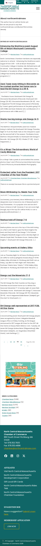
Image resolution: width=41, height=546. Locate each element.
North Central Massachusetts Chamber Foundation (17, 493)
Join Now (11, 526)
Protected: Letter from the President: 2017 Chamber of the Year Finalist (20, 173)
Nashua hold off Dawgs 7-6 (13, 219)
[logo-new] (16, 8)
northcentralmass (28, 54)
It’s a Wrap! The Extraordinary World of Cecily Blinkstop (19, 150)
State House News (9, 413)
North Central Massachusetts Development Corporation (17, 476)
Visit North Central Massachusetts (20, 471)
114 (14, 342)
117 (21, 345)
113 (11, 342)
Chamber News (15, 178)
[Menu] (37, 6)
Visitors (19, 2)
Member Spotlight (8, 407)
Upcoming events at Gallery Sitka (16, 247)
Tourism (5, 416)
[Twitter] (24, 456)
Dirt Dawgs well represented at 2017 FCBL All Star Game (19, 307)
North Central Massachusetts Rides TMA (20, 487)
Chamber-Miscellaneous (29, 178)
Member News (15, 54)
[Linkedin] (12, 456)
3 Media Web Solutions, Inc (3, 541)
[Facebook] (6, 456)
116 (21, 342)
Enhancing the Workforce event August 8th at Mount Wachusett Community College (19, 48)
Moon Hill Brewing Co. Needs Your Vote (18, 192)
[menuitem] (25, 0)
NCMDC (5, 410)
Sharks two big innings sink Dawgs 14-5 (19, 119)
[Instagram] (18, 456)
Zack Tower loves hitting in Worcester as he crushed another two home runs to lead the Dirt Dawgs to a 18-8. (19, 86)
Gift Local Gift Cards (13, 481)
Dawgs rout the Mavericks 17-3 (15, 275)
